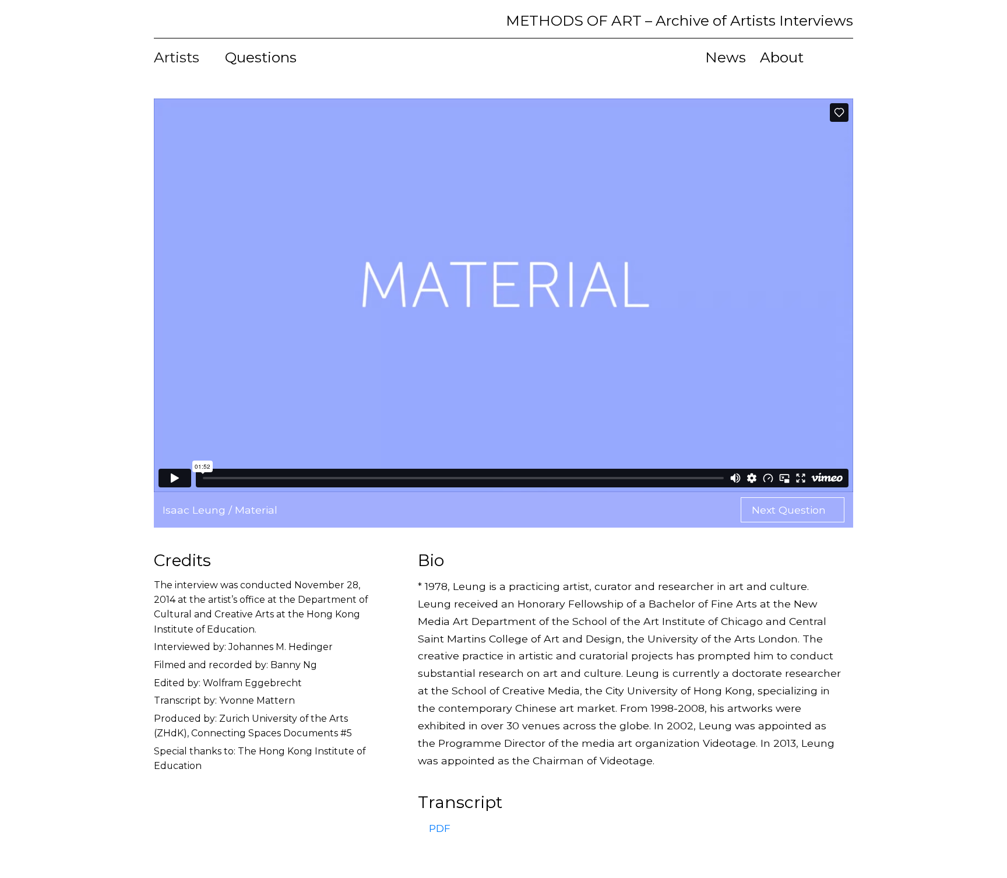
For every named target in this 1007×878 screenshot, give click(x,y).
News (725, 57)
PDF (438, 828)
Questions (261, 57)
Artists (178, 57)
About (782, 57)
